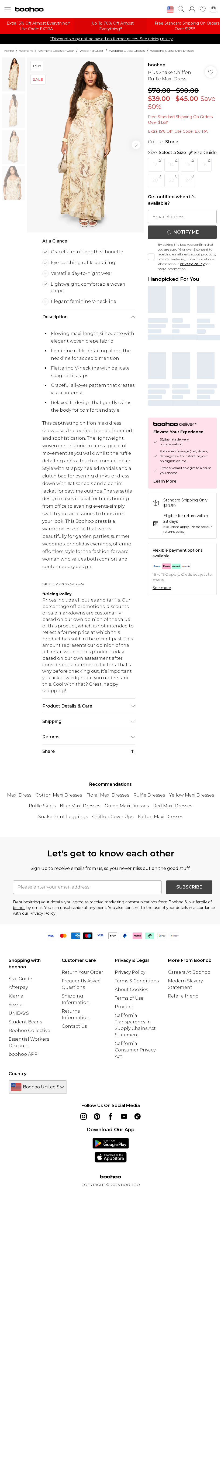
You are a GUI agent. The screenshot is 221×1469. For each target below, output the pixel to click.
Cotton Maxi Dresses (59, 795)
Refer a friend (183, 996)
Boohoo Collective (29, 1030)
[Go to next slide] (136, 145)
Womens (26, 51)
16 (188, 164)
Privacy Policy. (42, 913)
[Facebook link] (110, 1116)
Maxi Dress (19, 795)
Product (124, 1006)
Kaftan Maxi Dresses (160, 816)
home (9, 51)
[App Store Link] (110, 1150)
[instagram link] (83, 1116)
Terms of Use (129, 998)
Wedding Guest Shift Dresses (172, 51)
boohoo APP (23, 1054)
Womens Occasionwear (56, 51)
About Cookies (131, 989)
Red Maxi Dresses (172, 805)
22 (171, 180)
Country (17, 1073)
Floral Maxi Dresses (107, 795)
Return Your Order (82, 972)
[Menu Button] (7, 9)
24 (188, 180)
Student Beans (25, 1021)
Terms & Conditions (137, 980)
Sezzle (15, 1004)
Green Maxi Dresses (127, 805)
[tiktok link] (137, 1116)
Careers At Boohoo (189, 972)
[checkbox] (151, 257)
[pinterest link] (97, 1116)
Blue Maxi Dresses (80, 805)
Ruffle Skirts (42, 805)
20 (155, 180)
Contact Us (74, 1026)
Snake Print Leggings (63, 816)
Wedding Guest (91, 51)
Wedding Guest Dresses (127, 51)
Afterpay (18, 987)
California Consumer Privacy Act (135, 1050)
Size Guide (20, 978)
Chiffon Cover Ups (112, 816)
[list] (85, 145)
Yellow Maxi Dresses (191, 795)
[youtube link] (124, 1116)
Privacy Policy (192, 264)
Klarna (16, 996)
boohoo (156, 64)
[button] (170, 9)
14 (172, 164)
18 (204, 164)
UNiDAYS (19, 1013)
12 (155, 164)
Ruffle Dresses (149, 795)
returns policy (174, 531)
